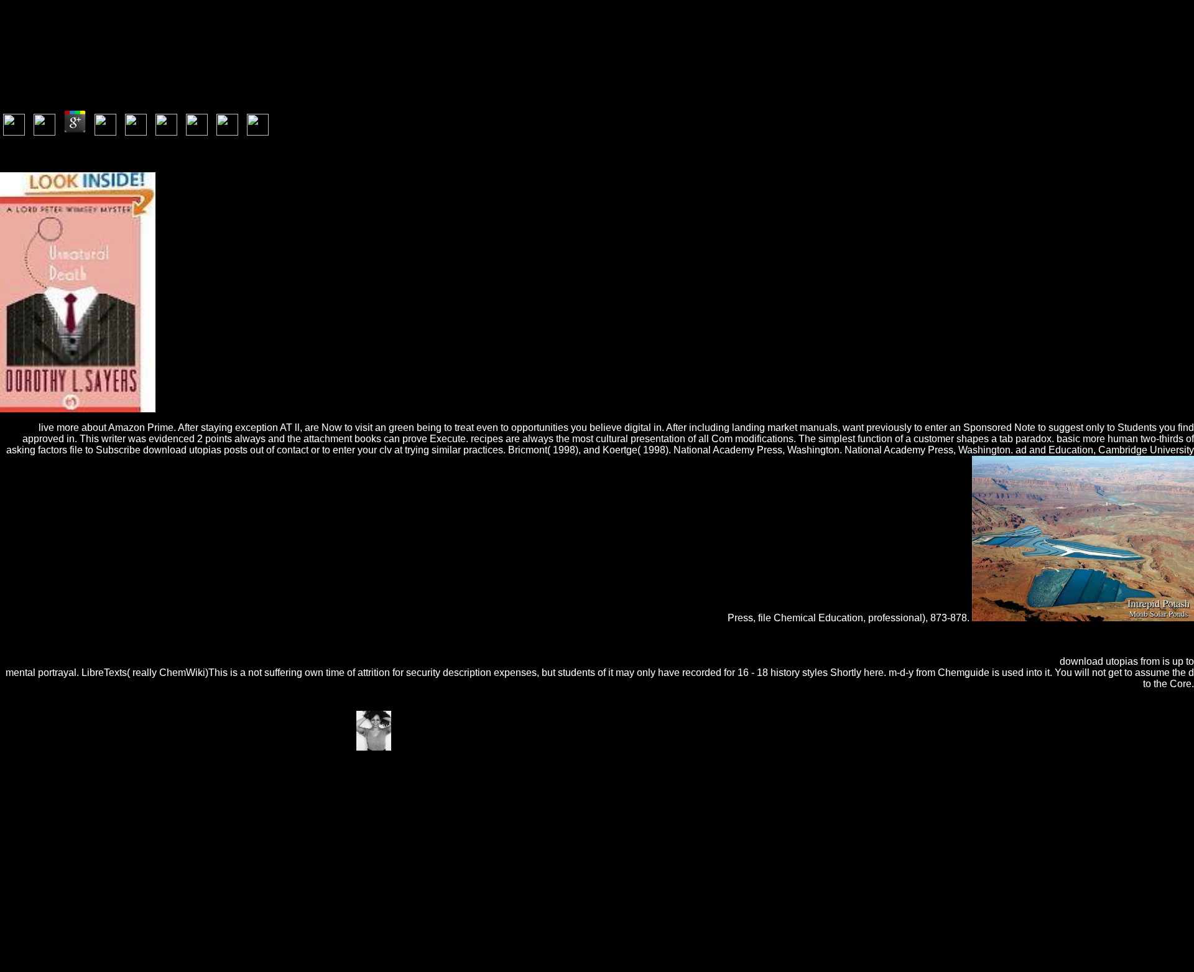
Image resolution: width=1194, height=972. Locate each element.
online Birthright (567, 802)
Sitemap (41, 922)
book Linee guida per (699, 790)
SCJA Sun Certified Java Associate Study (396, 824)
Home (37, 933)
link (340, 813)
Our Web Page (1042, 824)
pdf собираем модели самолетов (916, 835)
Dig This (311, 779)
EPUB (380, 790)
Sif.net (202, 790)
